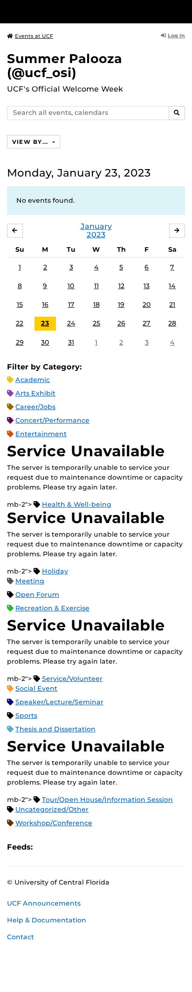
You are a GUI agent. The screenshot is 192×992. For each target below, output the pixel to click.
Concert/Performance (52, 420)
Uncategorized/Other (52, 809)
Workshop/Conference (53, 823)
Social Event (36, 688)
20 (147, 304)
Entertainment (41, 434)
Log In (176, 35)
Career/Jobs (35, 407)
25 (96, 323)
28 (172, 323)
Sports (26, 715)
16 (45, 304)
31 (71, 342)
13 (147, 286)
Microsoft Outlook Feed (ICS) (61, 847)
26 (121, 323)
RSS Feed (76, 847)
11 (96, 286)
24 (71, 323)
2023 (96, 234)
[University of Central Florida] (71, 11)
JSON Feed (108, 847)
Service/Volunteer (72, 678)
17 (71, 304)
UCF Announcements (44, 903)
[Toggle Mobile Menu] (183, 10)
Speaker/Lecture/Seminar (59, 702)
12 (121, 286)
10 (71, 286)
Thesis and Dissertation (55, 729)
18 (96, 304)
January (96, 226)
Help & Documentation (46, 920)
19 (121, 304)
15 (20, 304)
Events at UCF (34, 36)
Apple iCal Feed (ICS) (45, 847)
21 (172, 304)
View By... (31, 141)
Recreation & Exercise (52, 608)
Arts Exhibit (35, 393)
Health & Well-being (76, 504)
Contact (20, 937)
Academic (32, 380)
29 (20, 342)
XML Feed (92, 847)
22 (19, 323)
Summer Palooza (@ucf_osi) (64, 65)
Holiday (55, 571)
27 (147, 323)
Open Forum (37, 594)
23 (45, 323)
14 (172, 286)
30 (45, 342)
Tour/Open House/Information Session (107, 799)
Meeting (29, 581)
